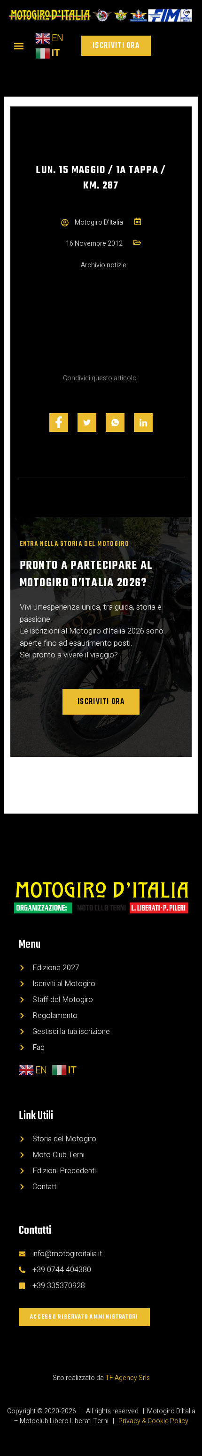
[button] (18, 45)
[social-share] (58, 422)
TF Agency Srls (127, 1378)
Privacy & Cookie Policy (153, 1421)
